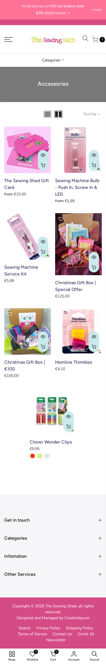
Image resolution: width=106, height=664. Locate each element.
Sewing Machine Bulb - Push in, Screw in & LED (77, 187)
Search (25, 628)
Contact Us (62, 634)
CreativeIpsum (77, 618)
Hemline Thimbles (73, 362)
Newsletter (56, 640)
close (11, 9)
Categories (51, 60)
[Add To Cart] (43, 252)
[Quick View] (43, 155)
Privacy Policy (48, 628)
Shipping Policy (79, 628)
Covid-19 (86, 634)
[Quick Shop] (43, 165)
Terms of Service (32, 634)
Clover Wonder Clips (51, 442)
